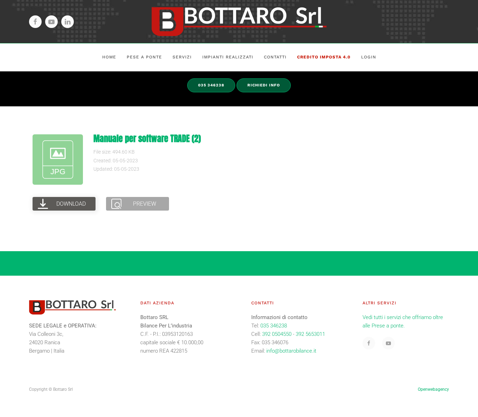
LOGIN (368, 57)
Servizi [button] (182, 57)
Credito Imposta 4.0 (324, 57)
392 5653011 (310, 334)
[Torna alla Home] (239, 21)
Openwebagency (433, 389)
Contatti (275, 57)
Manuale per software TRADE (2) (147, 138)
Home (109, 57)
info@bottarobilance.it (291, 351)
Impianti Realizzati (227, 57)
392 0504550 (276, 334)
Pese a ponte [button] (144, 57)
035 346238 (273, 326)
